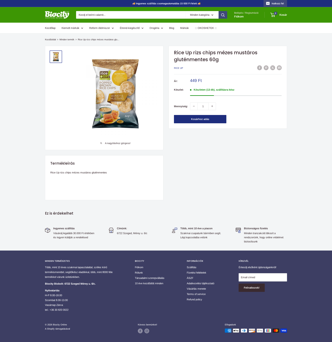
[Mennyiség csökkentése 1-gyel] (193, 106)
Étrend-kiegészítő (130, 27)
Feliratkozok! (252, 287)
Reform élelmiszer (99, 27)
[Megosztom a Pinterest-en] (266, 67)
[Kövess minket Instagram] (146, 331)
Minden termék (66, 39)
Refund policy (194, 299)
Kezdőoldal (50, 39)
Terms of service (196, 294)
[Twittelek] (272, 67)
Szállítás (191, 267)
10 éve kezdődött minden (149, 283)
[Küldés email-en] (279, 67)
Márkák (184, 27)
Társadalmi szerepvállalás (149, 277)
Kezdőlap (50, 27)
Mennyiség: (181, 106)
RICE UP (178, 68)
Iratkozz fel (278, 3)
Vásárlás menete (196, 288)
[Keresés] (223, 15)
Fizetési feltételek (196, 272)
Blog (171, 27)
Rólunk (139, 272)
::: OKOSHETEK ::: (206, 27)
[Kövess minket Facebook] (140, 331)
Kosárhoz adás (200, 118)
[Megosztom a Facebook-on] (259, 67)
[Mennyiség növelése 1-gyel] (212, 106)
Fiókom (239, 16)
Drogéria (154, 27)
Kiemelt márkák (70, 27)
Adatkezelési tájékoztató (200, 283)
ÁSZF (190, 277)
